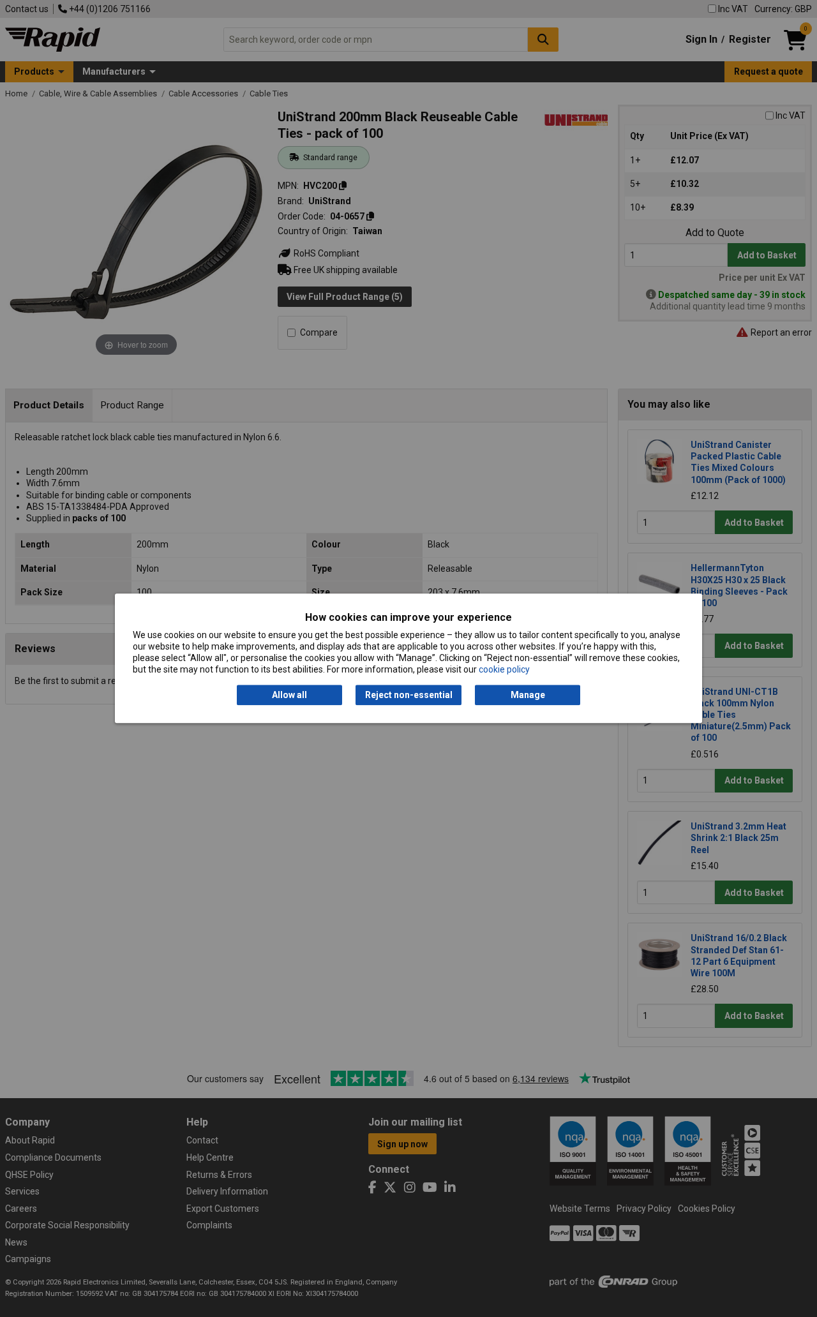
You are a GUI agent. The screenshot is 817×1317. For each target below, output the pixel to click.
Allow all (289, 695)
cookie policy (504, 670)
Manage (528, 695)
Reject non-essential (409, 695)
